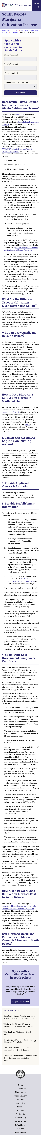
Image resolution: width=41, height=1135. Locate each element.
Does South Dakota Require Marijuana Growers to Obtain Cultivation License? (19, 1017)
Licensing (14, 32)
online (27, 424)
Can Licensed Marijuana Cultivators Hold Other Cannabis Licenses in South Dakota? (20, 1058)
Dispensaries (20, 1092)
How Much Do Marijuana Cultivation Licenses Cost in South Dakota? (18, 1049)
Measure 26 (19, 115)
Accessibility (20, 1132)
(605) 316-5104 (25, 5)
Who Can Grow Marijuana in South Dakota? (17, 1033)
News (20, 1085)
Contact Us (20, 1114)
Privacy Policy (20, 1118)
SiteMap (20, 1129)
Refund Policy (20, 1125)
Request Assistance (20, 1002)
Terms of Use (20, 1121)
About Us (20, 1110)
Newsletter (20, 1103)
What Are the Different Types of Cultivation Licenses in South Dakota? (18, 1025)
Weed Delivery (20, 1096)
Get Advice (20, 93)
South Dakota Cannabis (10, 30)
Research (20, 1107)
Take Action (20, 1089)
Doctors (20, 1099)
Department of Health (10, 412)
